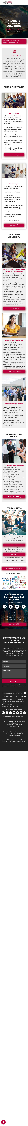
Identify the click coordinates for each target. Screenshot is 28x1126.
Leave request (14, 681)
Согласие (7, 686)
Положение (21, 684)
